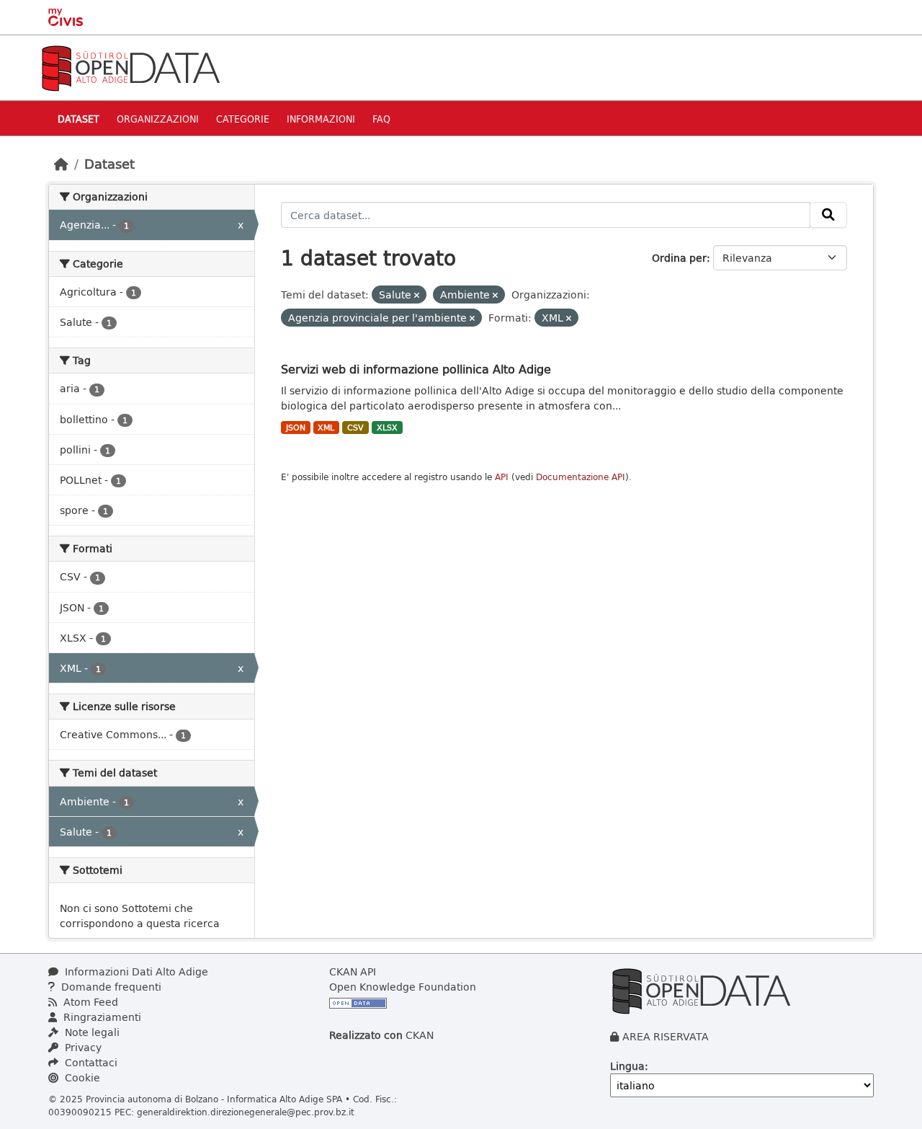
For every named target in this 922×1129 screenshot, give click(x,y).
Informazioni (321, 118)
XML (326, 427)
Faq (381, 118)
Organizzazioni (158, 118)
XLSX (387, 427)
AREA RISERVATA (665, 1036)
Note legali (91, 1032)
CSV (355, 427)
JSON (295, 427)
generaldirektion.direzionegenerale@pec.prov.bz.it (245, 1111)
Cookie (81, 1077)
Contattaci (89, 1062)
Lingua (627, 1065)
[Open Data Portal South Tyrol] (130, 66)
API (502, 477)
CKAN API (352, 971)
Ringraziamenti (101, 1016)
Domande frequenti (109, 986)
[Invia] (828, 215)
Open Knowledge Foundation (402, 986)
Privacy (82, 1047)
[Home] (61, 163)
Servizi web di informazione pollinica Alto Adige (416, 369)
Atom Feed (89, 1001)
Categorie (242, 118)
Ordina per (679, 257)
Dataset (78, 118)
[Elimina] (416, 295)
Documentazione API (580, 477)
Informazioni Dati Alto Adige (135, 971)
